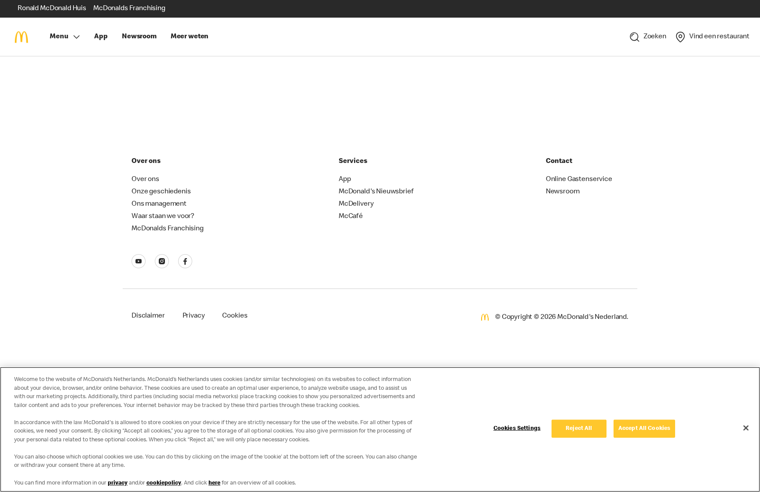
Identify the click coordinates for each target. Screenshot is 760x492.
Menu (59, 37)
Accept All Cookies (644, 429)
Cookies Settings (517, 429)
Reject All (579, 429)
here (214, 483)
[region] (380, 429)
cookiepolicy (163, 483)
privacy (118, 483)
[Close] (746, 428)
